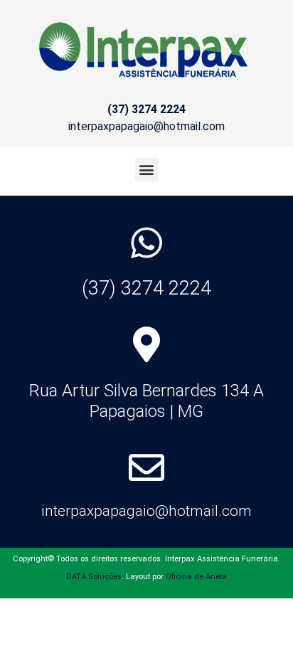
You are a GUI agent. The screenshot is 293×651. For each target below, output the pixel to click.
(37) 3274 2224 (146, 288)
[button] (147, 169)
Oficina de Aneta (196, 576)
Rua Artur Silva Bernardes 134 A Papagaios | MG (146, 401)
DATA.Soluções (94, 576)
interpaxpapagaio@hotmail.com (146, 510)
